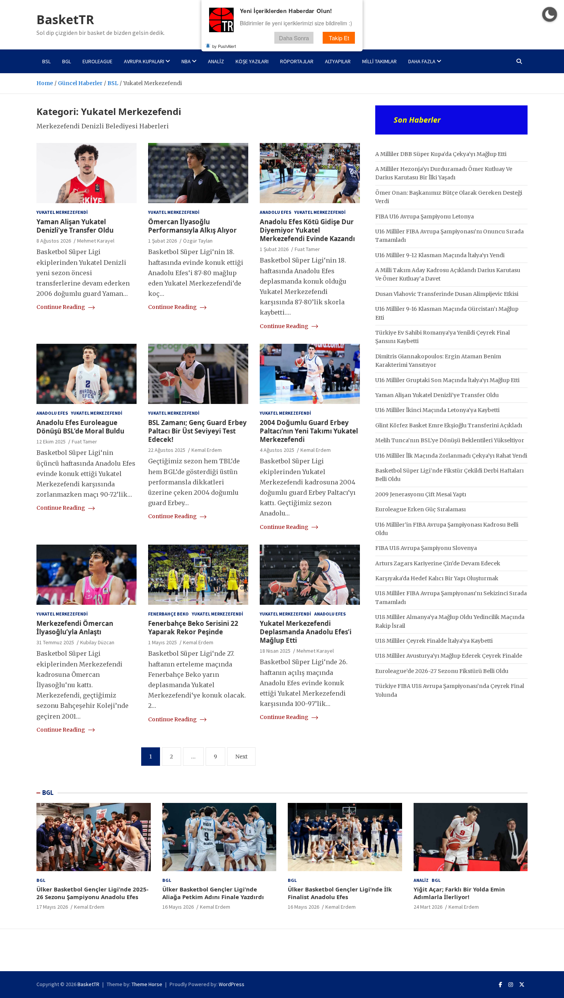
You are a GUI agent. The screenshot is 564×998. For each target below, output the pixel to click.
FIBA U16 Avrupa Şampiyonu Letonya (424, 216)
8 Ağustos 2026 (53, 240)
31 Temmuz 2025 (55, 642)
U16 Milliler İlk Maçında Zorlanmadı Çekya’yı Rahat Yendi (451, 455)
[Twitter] (522, 984)
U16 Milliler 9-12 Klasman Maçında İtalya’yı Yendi (440, 255)
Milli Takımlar (379, 61)
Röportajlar (296, 61)
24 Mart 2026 (428, 906)
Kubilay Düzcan (97, 642)
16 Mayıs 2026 (178, 906)
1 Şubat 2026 (162, 240)
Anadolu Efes (275, 212)
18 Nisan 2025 (275, 650)
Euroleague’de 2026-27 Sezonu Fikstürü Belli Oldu (441, 671)
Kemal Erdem (206, 449)
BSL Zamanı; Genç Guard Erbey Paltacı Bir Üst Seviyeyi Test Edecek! (197, 431)
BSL (46, 61)
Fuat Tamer (307, 249)
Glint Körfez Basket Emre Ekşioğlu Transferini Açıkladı (448, 425)
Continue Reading (61, 307)
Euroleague (97, 61)
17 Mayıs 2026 (52, 906)
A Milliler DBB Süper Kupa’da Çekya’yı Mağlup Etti (440, 154)
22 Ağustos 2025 (166, 449)
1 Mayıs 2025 (162, 642)
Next (241, 756)
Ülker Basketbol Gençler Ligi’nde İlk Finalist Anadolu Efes (340, 893)
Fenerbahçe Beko (168, 614)
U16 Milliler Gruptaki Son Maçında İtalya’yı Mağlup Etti (447, 380)
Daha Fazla (421, 61)
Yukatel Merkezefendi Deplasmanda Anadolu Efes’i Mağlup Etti (305, 632)
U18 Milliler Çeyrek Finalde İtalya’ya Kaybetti (434, 640)
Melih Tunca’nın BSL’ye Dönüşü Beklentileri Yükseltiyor (449, 440)
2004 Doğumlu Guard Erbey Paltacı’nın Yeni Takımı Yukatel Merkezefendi (309, 431)
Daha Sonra (294, 38)
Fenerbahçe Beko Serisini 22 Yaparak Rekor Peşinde (193, 627)
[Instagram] (510, 984)
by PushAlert (224, 46)
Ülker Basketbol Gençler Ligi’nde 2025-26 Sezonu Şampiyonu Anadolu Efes (92, 893)
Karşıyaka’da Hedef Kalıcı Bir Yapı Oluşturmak (436, 578)
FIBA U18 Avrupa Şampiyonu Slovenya (426, 548)
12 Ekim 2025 (51, 441)
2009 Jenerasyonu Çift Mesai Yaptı (420, 494)
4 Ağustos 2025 (277, 449)
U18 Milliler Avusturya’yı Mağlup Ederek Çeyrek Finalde (448, 655)
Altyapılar (338, 61)
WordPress (231, 984)
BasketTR (65, 19)
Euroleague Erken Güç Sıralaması (420, 509)
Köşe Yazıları (252, 61)
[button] (549, 14)
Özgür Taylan (198, 240)
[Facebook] (500, 984)
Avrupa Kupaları (144, 61)
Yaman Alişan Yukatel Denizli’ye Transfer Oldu (75, 226)
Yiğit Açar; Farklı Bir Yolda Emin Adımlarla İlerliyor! (459, 893)
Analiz (216, 61)
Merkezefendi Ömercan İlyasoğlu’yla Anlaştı (74, 627)
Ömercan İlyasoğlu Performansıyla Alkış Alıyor (192, 226)
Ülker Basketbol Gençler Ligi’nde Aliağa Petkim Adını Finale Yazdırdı (213, 893)
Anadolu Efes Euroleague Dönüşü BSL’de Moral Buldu (80, 426)
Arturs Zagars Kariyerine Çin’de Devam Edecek (437, 563)
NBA (186, 61)
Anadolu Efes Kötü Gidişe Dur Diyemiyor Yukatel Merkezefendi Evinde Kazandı (307, 230)
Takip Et (339, 38)
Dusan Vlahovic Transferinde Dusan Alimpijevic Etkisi (446, 294)
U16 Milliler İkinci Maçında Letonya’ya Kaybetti (437, 410)
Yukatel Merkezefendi (62, 212)
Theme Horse (147, 984)
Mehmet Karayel (95, 240)
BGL (66, 61)
